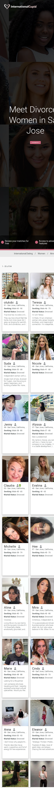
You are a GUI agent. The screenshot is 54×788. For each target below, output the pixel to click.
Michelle (10, 546)
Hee (35, 546)
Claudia (9, 485)
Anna (7, 729)
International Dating (23, 253)
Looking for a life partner (13, 681)
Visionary (7, 620)
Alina (7, 607)
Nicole (36, 363)
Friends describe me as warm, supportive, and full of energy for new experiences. (15, 747)
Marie (8, 668)
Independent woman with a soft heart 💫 (15, 376)
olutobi (9, 302)
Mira (35, 607)
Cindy (36, 668)
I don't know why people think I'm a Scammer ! (15, 742)
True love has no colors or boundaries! (15, 315)
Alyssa (37, 424)
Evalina (37, 485)
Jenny (8, 424)
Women (41, 253)
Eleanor (37, 729)
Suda (7, 363)
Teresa (37, 302)
